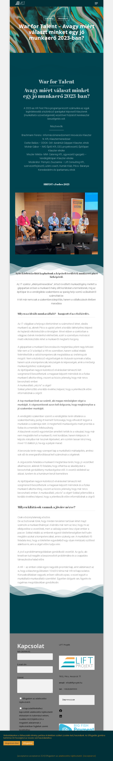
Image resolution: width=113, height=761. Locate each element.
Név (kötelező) (23, 651)
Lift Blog (49, 18)
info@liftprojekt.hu (74, 682)
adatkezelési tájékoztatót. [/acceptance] (77, 755)
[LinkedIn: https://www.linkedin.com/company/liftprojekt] (60, 717)
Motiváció (63, 18)
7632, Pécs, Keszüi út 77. (70, 676)
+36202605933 (70, 689)
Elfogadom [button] (27, 743)
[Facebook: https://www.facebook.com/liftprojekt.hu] (60, 711)
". (35, 721)
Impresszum (68, 700)
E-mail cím (21, 664)
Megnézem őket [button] (12, 743)
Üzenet (20, 677)
